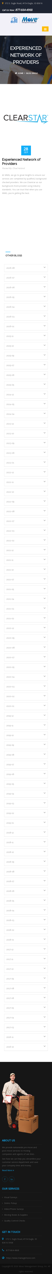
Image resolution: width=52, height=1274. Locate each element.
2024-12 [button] (10, 394)
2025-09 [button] (10, 356)
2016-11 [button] (9, 1037)
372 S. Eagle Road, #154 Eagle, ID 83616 (23, 3)
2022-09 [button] (10, 502)
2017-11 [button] (9, 959)
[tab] (26, 268)
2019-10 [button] (10, 735)
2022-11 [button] (10, 482)
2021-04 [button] (10, 599)
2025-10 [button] (10, 346)
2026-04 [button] (10, 307)
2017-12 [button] (9, 949)
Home (20, 73)
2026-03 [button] (10, 317)
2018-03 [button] (10, 920)
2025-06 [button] (10, 375)
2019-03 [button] (10, 803)
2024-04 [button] (10, 414)
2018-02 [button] (10, 930)
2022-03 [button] (10, 531)
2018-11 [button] (9, 842)
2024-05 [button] (10, 404)
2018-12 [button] (10, 833)
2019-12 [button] (10, 716)
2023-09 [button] (10, 443)
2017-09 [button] (10, 979)
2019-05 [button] (10, 784)
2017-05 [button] (10, 1008)
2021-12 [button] (10, 550)
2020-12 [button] (10, 628)
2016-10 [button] (10, 1047)
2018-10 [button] (10, 852)
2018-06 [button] (10, 891)
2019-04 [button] (10, 794)
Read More (7, 1170)
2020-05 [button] (10, 667)
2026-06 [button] (10, 287)
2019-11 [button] (9, 725)
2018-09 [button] (10, 862)
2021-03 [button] (10, 609)
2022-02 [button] (10, 541)
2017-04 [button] (10, 1018)
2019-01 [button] (10, 823)
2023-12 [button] (10, 424)
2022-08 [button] (10, 511)
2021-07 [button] (10, 579)
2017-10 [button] (10, 969)
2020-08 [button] (10, 648)
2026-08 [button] (10, 268)
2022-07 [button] (10, 521)
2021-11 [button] (9, 560)
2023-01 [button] (10, 463)
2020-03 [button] (10, 687)
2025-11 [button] (9, 336)
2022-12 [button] (10, 472)
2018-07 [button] (10, 881)
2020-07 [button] (10, 657)
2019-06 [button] (10, 774)
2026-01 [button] (10, 326)
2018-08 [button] (10, 872)
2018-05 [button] (10, 901)
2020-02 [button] (10, 696)
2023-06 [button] (10, 453)
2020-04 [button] (10, 677)
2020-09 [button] (10, 638)
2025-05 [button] (10, 385)
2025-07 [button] (10, 365)
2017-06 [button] (10, 998)
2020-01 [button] (10, 706)
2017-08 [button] (10, 988)
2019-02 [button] (10, 813)
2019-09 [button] (10, 745)
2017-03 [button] (10, 1027)
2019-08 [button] (10, 755)
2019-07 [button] (10, 764)
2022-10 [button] (10, 492)
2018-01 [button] (10, 940)
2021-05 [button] (10, 589)
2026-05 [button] (10, 297)
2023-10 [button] (10, 433)
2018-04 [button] (10, 910)
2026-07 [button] (10, 278)
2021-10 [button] (10, 570)
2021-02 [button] (10, 618)
